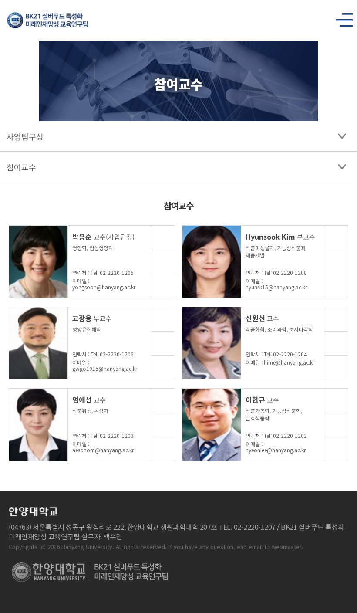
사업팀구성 (25, 136)
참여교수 (21, 167)
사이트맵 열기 (341, 17)
